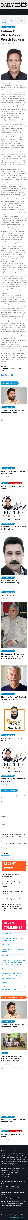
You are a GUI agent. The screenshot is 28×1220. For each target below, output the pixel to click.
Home (4, 19)
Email (3, 824)
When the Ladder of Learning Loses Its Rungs (14, 472)
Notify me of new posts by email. (12, 848)
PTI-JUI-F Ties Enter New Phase (11, 739)
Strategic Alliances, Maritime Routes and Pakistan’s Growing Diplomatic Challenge (11, 976)
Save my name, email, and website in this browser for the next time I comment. (13, 835)
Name (3, 816)
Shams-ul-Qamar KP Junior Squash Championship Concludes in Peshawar (12, 884)
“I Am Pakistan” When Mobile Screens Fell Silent (14, 411)
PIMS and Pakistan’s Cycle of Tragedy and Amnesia (13, 698)
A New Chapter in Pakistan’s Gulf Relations (13, 527)
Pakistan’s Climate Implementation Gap (10, 581)
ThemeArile (19, 1217)
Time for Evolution (9, 595)
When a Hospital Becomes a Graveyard (13, 779)
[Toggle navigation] (14, 12)
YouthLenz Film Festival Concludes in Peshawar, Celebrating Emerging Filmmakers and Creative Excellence (13, 962)
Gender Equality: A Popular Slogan (12, 487)
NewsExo (11, 1217)
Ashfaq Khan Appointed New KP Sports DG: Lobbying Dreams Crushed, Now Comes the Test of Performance (13, 1203)
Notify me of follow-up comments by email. (13, 843)
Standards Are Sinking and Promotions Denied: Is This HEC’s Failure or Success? (12, 656)
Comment (4, 802)
